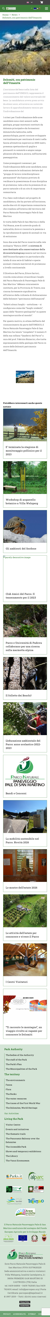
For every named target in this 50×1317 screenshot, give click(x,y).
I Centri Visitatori (17, 981)
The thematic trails (16, 1133)
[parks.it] (14, 1176)
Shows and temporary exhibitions (23, 1151)
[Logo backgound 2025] (11, 8)
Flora (8, 1089)
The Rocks (11, 1094)
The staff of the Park (16, 1059)
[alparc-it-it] (36, 1176)
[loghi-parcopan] (35, 8)
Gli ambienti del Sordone (21, 548)
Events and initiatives (17, 1129)
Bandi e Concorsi (16, 793)
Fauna (9, 1084)
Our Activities (11, 1113)
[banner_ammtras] (36, 1189)
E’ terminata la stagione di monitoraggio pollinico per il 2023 (24, 450)
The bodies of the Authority (20, 1055)
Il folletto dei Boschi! (19, 695)
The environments (15, 1080)
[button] (29, 2)
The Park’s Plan (14, 1064)
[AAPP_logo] (25, 1212)
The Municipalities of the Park (21, 1068)
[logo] (14, 1201)
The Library (12, 1156)
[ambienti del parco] (25, 377)
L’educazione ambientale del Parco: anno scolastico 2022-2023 (23, 744)
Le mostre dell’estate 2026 (21, 887)
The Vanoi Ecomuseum (17, 1160)
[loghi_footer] (25, 1238)
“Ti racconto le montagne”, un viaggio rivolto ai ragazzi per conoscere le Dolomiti (24, 1031)
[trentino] (36, 1200)
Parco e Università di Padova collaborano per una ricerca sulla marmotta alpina (24, 646)
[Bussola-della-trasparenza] (14, 1189)
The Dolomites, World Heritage (21, 1107)
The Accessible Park (16, 1146)
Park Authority (13, 1049)
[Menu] (46, 8)
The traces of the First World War (23, 1103)
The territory (12, 1074)
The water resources (16, 1098)
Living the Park (13, 1118)
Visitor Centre (13, 1124)
